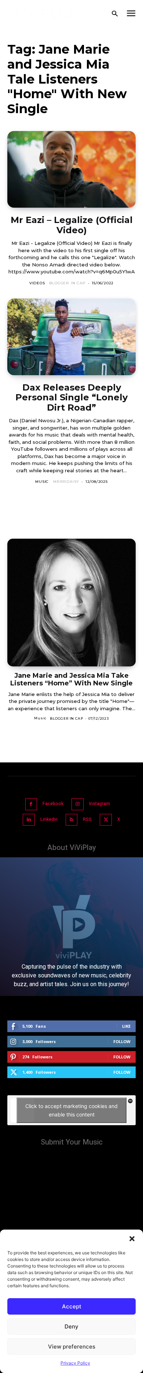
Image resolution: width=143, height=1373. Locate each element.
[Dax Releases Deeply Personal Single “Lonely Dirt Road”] (71, 337)
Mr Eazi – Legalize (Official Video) (72, 225)
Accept (71, 1306)
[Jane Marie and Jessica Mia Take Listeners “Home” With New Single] (71, 602)
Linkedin (49, 819)
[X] (106, 820)
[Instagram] (78, 804)
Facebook (53, 803)
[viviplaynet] (44, 13)
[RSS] (72, 820)
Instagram (99, 803)
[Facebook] (31, 804)
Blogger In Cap (67, 283)
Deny (71, 1326)
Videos (37, 283)
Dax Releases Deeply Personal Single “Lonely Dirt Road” (71, 397)
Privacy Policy (75, 1363)
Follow (122, 1041)
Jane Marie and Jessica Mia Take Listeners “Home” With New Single (71, 679)
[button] (132, 1238)
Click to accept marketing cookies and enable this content (71, 1110)
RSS (87, 819)
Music (42, 481)
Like (126, 1026)
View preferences (71, 1346)
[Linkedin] (29, 820)
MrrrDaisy (66, 481)
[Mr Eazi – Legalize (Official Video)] (71, 169)
